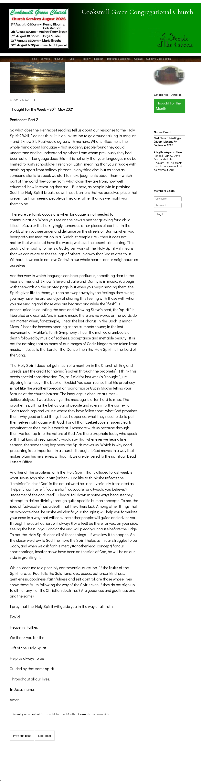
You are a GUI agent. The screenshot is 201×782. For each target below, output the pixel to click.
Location (98, 59)
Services (45, 59)
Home (33, 59)
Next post (44, 735)
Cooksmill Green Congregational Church (137, 12)
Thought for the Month (59, 714)
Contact (138, 59)
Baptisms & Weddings (119, 59)
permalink (102, 714)
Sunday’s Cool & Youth (158, 59)
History (86, 59)
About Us (58, 59)
